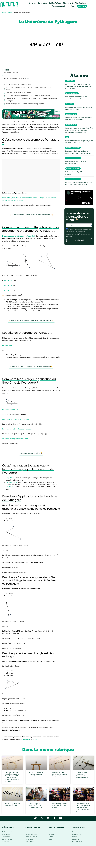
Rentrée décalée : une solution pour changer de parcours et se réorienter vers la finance (78, 86)
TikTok (34, 739)
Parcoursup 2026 (58, 6)
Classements (68, 3)
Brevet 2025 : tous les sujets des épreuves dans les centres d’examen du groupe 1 (83, 807)
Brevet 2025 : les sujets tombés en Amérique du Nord (35, 805)
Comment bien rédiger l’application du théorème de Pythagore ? (28, 95)
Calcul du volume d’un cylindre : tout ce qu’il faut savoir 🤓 (31, 367)
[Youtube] (60, 818)
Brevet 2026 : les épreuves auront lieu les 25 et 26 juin (59, 774)
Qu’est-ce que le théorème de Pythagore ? (21, 84)
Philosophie (69, 104)
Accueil (4, 12)
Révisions (32, 3)
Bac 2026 (82, 6)
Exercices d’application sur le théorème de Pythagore (25, 104)
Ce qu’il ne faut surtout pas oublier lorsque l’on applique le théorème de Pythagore (31, 100)
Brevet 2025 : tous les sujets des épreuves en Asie (59, 805)
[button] (91, 4)
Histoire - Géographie (73, 147)
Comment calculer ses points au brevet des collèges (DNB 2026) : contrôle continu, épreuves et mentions (12, 776)
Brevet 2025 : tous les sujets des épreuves (12, 804)
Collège (10, 12)
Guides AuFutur (55, 3)
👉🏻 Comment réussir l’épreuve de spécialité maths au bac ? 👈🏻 (31, 215)
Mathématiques (71, 114)
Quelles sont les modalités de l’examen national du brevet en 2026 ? (83, 775)
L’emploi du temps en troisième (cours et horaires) (35, 774)
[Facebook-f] (54, 818)
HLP (67, 137)
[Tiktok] (35, 818)
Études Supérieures (71, 93)
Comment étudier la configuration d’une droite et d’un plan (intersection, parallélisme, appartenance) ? (79, 130)
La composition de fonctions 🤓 (31, 453)
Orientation (42, 3)
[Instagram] (41, 818)
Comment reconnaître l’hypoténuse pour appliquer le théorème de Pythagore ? (29, 88)
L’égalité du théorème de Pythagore (18, 92)
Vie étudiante (80, 3)
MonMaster (71, 6)
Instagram (26, 739)
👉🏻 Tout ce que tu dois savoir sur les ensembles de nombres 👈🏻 (31, 320)
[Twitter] (48, 818)
